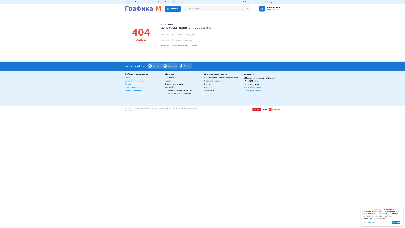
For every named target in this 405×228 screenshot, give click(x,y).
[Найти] (247, 8)
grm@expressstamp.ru (253, 87)
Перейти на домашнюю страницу (174, 45)
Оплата (161, 2)
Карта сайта (170, 87)
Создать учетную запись (135, 81)
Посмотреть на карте (253, 91)
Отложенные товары (134, 87)
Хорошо (396, 222)
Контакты (138, 2)
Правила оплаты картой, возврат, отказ (221, 78)
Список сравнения (133, 90)
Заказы (128, 84)
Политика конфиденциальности (178, 90)
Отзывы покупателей (174, 84)
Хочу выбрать (368, 222)
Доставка (176, 2)
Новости (168, 81)
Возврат (168, 2)
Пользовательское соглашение (178, 93)
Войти (127, 78)
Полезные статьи (150, 2)
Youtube (187, 66)
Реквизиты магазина (213, 81)
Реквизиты (130, 2)
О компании (170, 78)
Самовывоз (186, 2)
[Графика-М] (143, 8)
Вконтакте (172, 66)
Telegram (157, 66)
